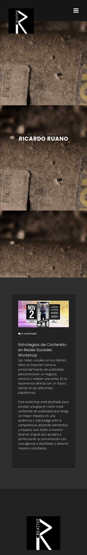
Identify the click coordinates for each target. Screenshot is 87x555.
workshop (23, 460)
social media (20, 460)
